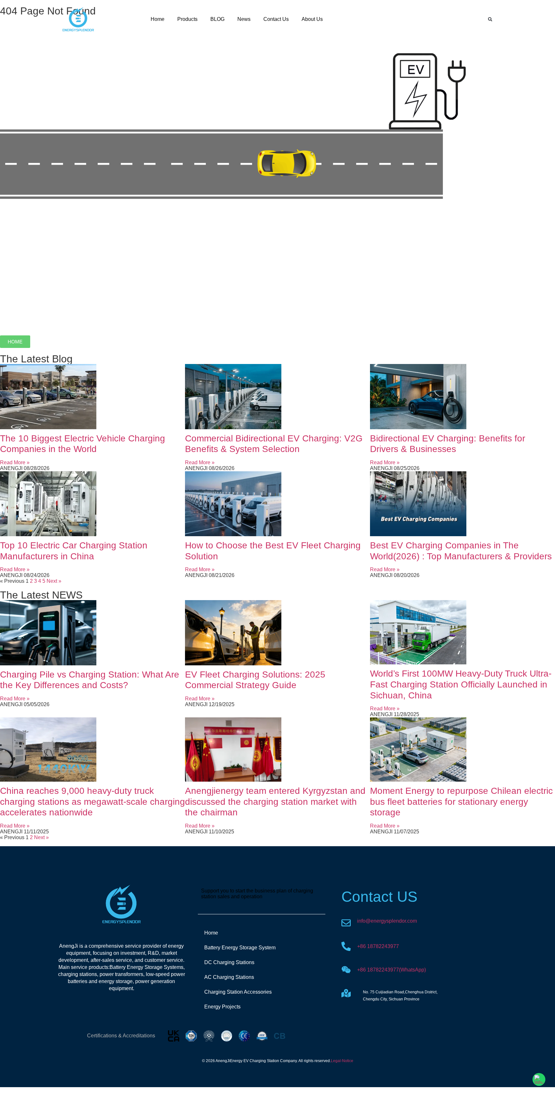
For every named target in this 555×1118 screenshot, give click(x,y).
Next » (54, 581)
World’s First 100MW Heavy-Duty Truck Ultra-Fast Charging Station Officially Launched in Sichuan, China (460, 684)
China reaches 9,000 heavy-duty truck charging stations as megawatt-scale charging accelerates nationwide (92, 801)
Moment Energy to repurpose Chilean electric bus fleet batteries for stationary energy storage (461, 801)
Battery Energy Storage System (240, 947)
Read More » (15, 462)
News (244, 19)
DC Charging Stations (229, 962)
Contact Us (276, 19)
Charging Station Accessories (238, 992)
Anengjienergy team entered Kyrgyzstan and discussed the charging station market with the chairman (275, 801)
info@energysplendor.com (387, 921)
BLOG (217, 19)
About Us (312, 19)
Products (187, 19)
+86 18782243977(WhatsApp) (391, 969)
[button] (490, 19)
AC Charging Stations (229, 977)
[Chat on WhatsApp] (539, 1079)
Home (157, 19)
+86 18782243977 (378, 946)
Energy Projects (222, 1006)
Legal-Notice (342, 1061)
